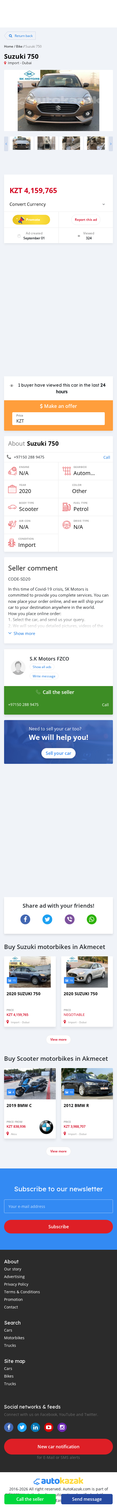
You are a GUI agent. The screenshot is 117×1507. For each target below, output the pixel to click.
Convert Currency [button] (28, 204)
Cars (8, 1330)
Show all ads (42, 667)
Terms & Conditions (22, 1291)
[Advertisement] (58, 312)
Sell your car (58, 753)
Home (8, 46)
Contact (11, 1307)
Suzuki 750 (33, 46)
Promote (33, 219)
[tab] (58, 204)
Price (19, 415)
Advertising (14, 1276)
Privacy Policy (16, 1284)
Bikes (9, 1376)
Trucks (10, 1345)
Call (106, 457)
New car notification (58, 1447)
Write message (44, 676)
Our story (12, 1269)
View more (58, 1039)
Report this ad (86, 219)
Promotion (13, 1299)
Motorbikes (14, 1337)
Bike (19, 46)
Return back (23, 35)
